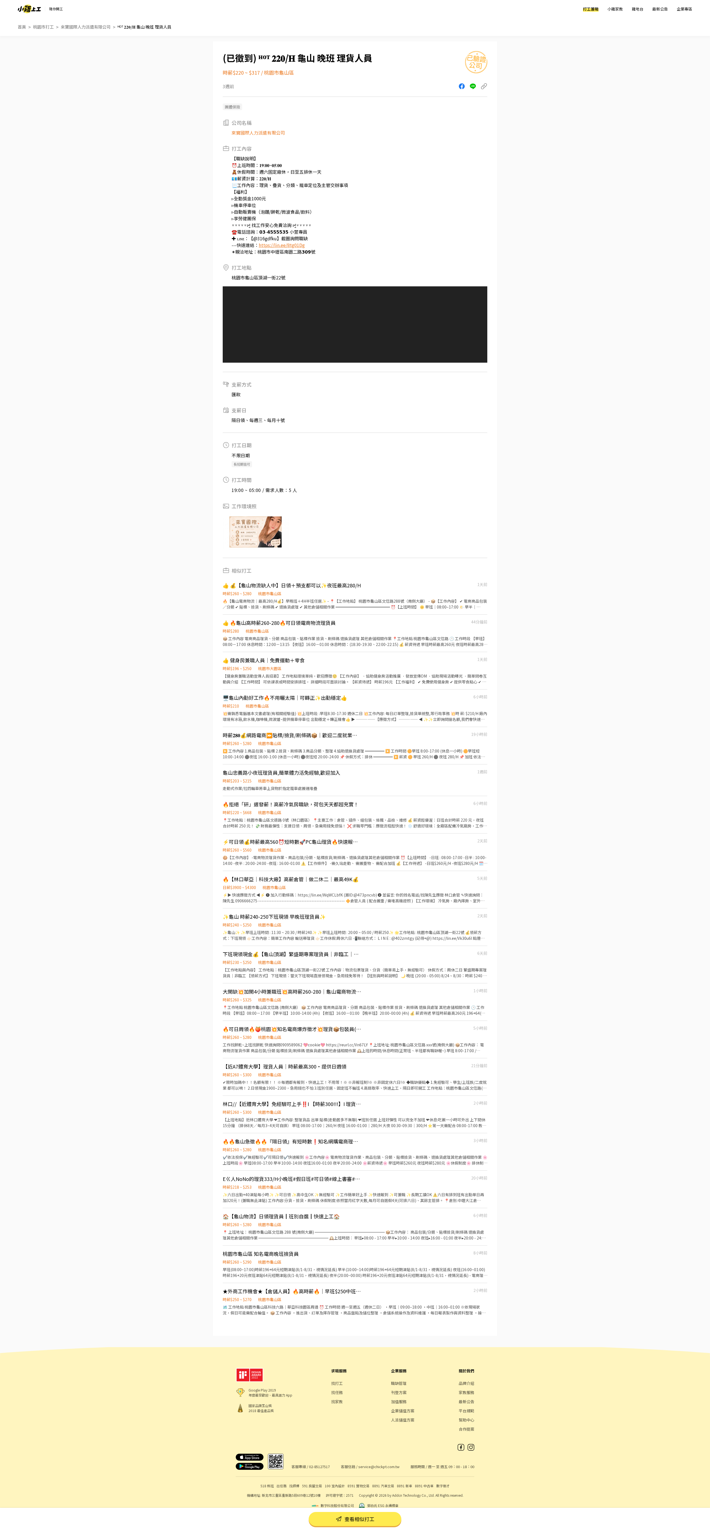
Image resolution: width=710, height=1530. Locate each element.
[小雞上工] (29, 8)
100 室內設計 (335, 1485)
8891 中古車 (424, 1485)
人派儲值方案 (402, 1420)
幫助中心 (466, 1420)
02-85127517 (319, 1466)
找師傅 (294, 1485)
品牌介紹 (466, 1383)
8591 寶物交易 (358, 1485)
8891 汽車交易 (383, 1485)
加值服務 (399, 1401)
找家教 (337, 1401)
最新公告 (660, 9)
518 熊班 (267, 1485)
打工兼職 (591, 9)
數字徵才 (443, 1485)
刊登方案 (399, 1392)
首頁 (22, 27)
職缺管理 (399, 1383)
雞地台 (637, 9)
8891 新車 (404, 1485)
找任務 (337, 1392)
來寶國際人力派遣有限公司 (86, 27)
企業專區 (684, 9)
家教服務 (466, 1392)
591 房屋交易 (312, 1485)
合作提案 (466, 1429)
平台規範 (466, 1410)
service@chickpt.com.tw (378, 1466)
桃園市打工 (43, 27)
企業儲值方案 (402, 1410)
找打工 (337, 1383)
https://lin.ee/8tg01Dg (282, 245)
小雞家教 (615, 9)
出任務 (281, 1485)
